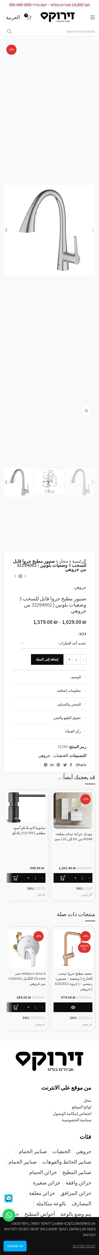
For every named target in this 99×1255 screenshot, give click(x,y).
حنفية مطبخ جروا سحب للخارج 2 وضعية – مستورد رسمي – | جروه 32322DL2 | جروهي (73, 981)
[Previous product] (25, 576)
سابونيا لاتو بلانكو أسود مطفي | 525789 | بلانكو (28, 830)
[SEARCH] (9, 31)
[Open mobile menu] (93, 17)
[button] (9, 1215)
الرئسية (79, 561)
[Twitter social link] (65, 765)
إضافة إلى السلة (47, 659)
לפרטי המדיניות (84, 1246)
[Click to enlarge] (86, 411)
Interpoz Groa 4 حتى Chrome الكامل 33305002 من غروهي (26, 978)
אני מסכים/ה (15, 1246)
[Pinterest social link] (58, 765)
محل (63, 561)
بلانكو (41, 894)
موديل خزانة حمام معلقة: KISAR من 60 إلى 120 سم (73, 836)
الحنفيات (60, 755)
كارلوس (86, 894)
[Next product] (15, 576)
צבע (82, 633)
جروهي (80, 587)
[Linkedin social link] (52, 765)
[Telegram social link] (45, 765)
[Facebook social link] (71, 765)
